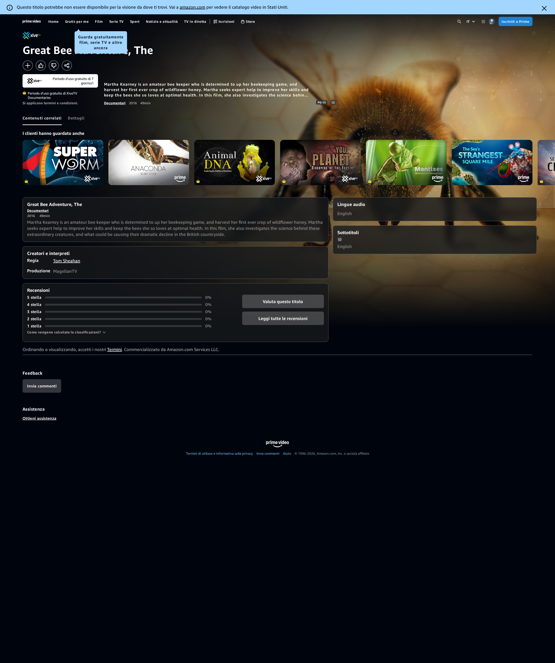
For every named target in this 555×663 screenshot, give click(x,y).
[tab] (42, 118)
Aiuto (287, 453)
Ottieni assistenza (39, 418)
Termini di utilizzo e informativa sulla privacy (219, 453)
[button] (66, 332)
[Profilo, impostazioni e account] (492, 22)
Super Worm (63, 162)
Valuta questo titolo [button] (283, 301)
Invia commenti (267, 453)
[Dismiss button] (544, 8)
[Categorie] (483, 22)
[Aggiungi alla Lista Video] (28, 65)
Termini (114, 349)
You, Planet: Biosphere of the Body (320, 162)
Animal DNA (234, 162)
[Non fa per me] (54, 65)
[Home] (32, 21)
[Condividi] (67, 65)
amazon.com (192, 7)
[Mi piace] (41, 65)
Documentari (115, 103)
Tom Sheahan (66, 260)
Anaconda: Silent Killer (148, 162)
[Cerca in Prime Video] (459, 22)
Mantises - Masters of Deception (406, 162)
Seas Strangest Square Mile (492, 162)
